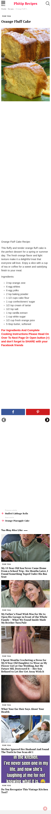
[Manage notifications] (45, 809)
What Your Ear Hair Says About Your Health (22, 710)
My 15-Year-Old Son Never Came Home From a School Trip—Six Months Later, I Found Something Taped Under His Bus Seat (24, 572)
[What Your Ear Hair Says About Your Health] (25, 688)
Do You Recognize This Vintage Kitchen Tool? (24, 791)
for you (6, 564)
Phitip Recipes (25, 3)
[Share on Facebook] (13, 412)
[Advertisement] (25, 142)
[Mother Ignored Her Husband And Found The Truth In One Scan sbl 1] (25, 729)
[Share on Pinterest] (38, 412)
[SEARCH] (48, 3)
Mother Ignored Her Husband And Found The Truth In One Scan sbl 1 (25, 751)
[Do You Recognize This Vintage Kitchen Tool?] (25, 769)
